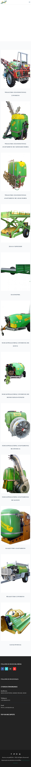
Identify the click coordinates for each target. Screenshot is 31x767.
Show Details (15, 84)
